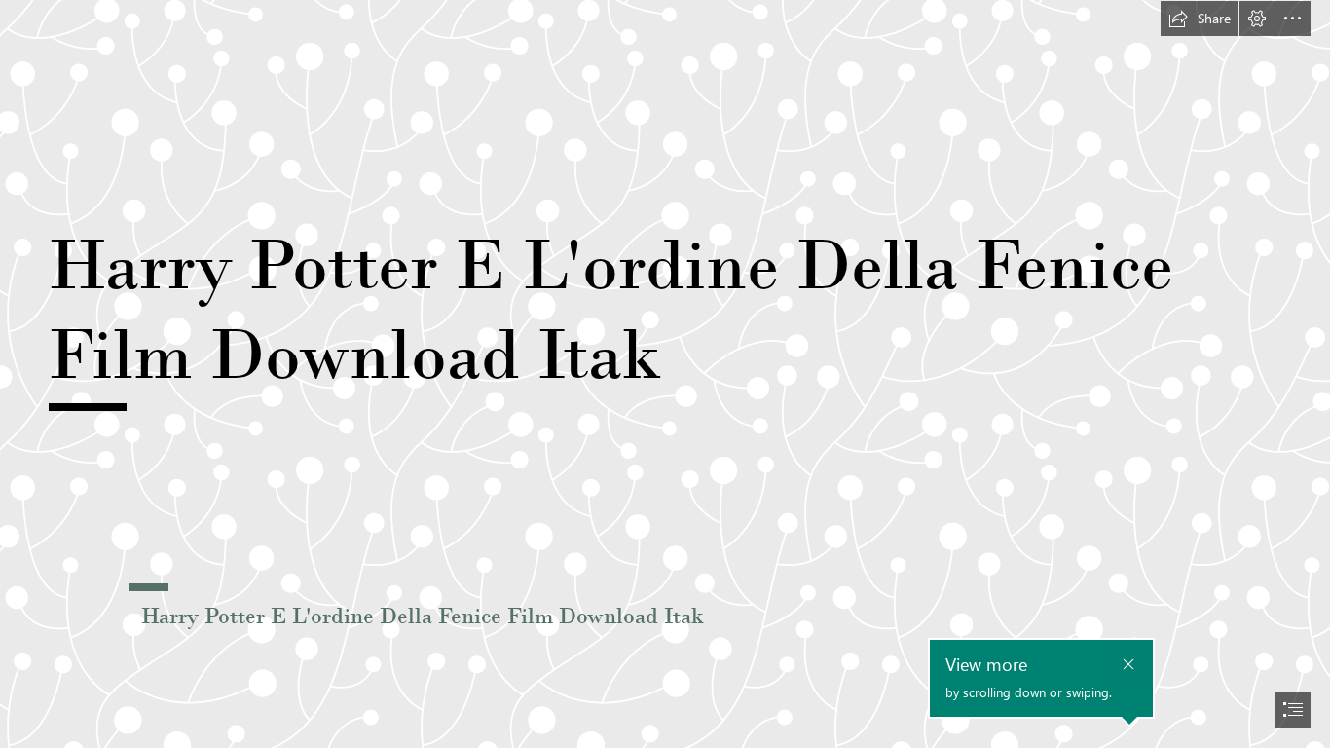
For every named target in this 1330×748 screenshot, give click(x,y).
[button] (1199, 18)
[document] (665, 374)
